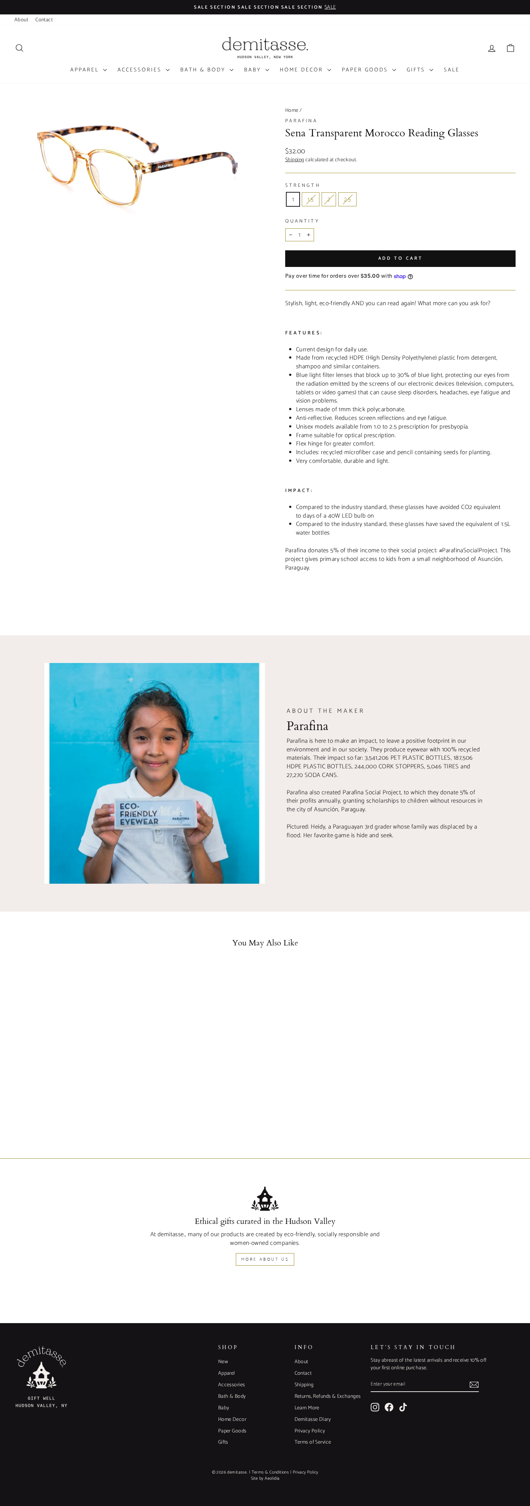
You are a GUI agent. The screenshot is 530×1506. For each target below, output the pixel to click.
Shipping (294, 159)
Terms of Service (313, 1442)
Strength (303, 185)
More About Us (265, 1259)
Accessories (141, 69)
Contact (44, 20)
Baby (254, 69)
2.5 (347, 199)
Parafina (301, 121)
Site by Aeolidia (265, 1478)
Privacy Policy (310, 1431)
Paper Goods (366, 69)
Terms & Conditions (270, 1472)
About (21, 20)
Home (292, 110)
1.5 (310, 199)
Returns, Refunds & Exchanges (328, 1396)
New (223, 1361)
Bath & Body (204, 69)
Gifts (417, 69)
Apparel (85, 69)
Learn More (307, 1408)
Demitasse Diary (313, 1419)
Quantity (302, 221)
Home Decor (303, 69)
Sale (452, 69)
